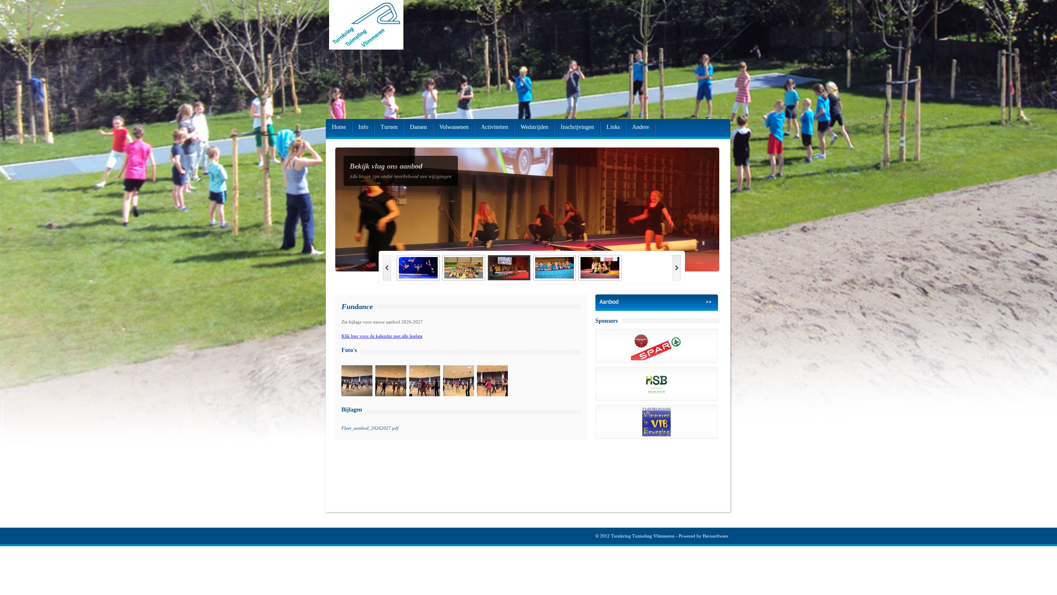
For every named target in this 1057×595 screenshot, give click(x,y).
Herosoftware (715, 535)
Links (613, 127)
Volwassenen (454, 127)
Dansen (418, 127)
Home (339, 127)
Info (363, 127)
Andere (640, 127)
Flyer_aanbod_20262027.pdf (369, 428)
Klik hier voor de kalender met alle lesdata (381, 335)
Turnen (389, 127)
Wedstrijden (534, 127)
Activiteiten (494, 127)
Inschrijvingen (577, 127)
